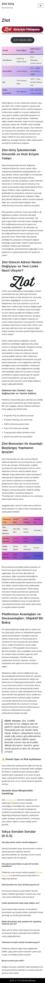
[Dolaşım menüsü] (40, 5)
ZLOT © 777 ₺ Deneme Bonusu (23, 981)
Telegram (5, 875)
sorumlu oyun (11, 800)
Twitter (39, 872)
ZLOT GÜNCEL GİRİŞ (22, 40)
